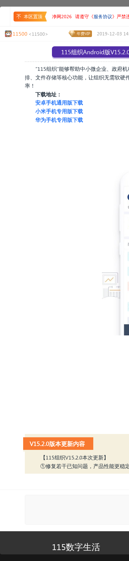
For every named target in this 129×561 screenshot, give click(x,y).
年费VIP (83, 33)
